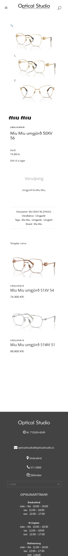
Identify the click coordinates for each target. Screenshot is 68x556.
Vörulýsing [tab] (34, 178)
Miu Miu (26, 220)
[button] (34, 26)
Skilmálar (36, 475)
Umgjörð (47, 220)
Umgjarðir (17, 127)
